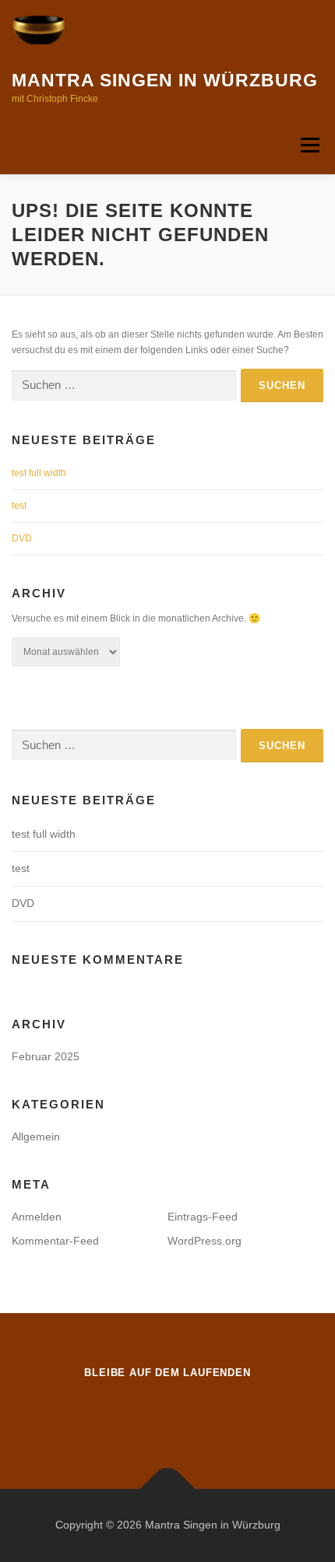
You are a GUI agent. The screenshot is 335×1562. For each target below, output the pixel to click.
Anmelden (37, 1216)
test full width (39, 473)
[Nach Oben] (168, 1488)
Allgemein (36, 1136)
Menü (308, 144)
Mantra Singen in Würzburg (165, 80)
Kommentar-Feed (55, 1241)
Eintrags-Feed (203, 1216)
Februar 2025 (45, 1056)
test (19, 505)
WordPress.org (205, 1241)
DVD (22, 538)
